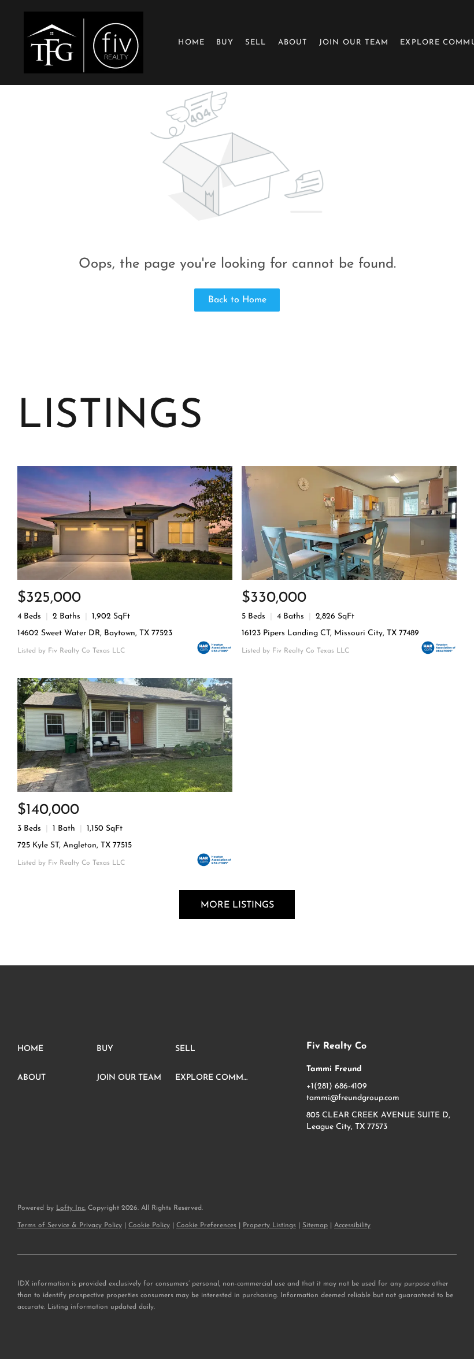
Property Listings (269, 1225)
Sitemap (315, 1225)
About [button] (293, 42)
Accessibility (352, 1225)
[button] (83, 42)
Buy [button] (225, 42)
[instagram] (338, 1153)
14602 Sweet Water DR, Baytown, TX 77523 (94, 633)
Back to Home (237, 300)
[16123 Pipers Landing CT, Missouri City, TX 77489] (349, 523)
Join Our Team (353, 42)
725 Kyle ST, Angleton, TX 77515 (74, 845)
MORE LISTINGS (237, 905)
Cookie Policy (149, 1225)
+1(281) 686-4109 (336, 1086)
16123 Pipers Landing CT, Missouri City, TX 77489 (330, 633)
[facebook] (315, 1153)
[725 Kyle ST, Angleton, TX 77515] (124, 735)
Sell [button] (255, 42)
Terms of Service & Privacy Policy (69, 1225)
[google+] (361, 1153)
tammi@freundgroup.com (352, 1098)
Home (191, 42)
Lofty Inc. (71, 1208)
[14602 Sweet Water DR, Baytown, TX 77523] (124, 523)
